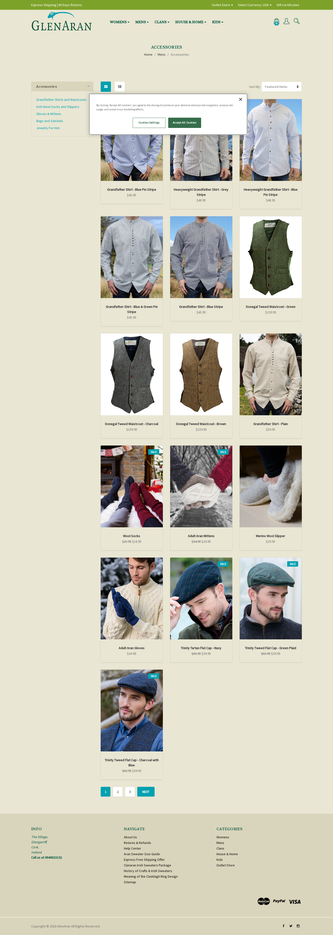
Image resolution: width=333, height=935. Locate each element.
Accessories (180, 54)
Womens (118, 22)
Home (148, 54)
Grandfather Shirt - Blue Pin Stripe (131, 189)
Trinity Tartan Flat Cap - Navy (201, 648)
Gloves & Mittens (48, 114)
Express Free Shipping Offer (144, 859)
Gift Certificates (287, 5)
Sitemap (130, 882)
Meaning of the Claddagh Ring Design (151, 876)
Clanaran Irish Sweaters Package (147, 865)
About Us (130, 837)
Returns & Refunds (137, 843)
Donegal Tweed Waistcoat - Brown (201, 424)
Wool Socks (131, 536)
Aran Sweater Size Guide (142, 854)
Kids (216, 22)
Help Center (132, 848)
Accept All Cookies (184, 122)
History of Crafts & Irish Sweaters (148, 871)
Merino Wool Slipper (270, 536)
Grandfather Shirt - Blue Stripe (201, 306)
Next (145, 792)
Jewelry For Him (48, 128)
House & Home (189, 22)
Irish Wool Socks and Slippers (57, 106)
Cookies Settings (149, 122)
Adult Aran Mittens (201, 536)
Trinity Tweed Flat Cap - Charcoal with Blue (132, 762)
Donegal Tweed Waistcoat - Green (270, 306)
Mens (140, 22)
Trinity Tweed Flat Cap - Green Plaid (270, 648)
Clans (160, 22)
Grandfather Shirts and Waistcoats (61, 99)
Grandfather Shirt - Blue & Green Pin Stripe (132, 309)
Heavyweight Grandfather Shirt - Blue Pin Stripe (271, 192)
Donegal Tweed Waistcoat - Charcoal (131, 424)
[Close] (240, 99)
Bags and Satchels (49, 121)
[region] (168, 114)
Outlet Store (221, 5)
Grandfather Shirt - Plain (270, 424)
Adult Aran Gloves (132, 648)
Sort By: (255, 86)
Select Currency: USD (253, 5)
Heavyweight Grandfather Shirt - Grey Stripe (201, 192)
